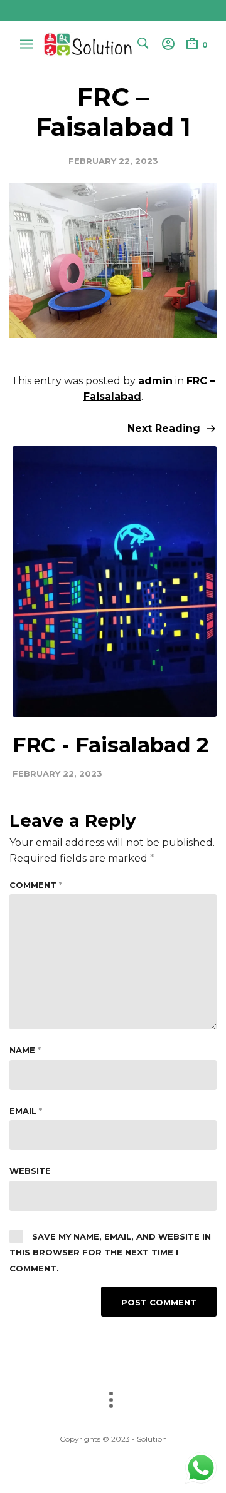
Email (25, 1111)
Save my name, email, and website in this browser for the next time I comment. (110, 1252)
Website (30, 1171)
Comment (35, 885)
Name (25, 1050)
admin (155, 381)
